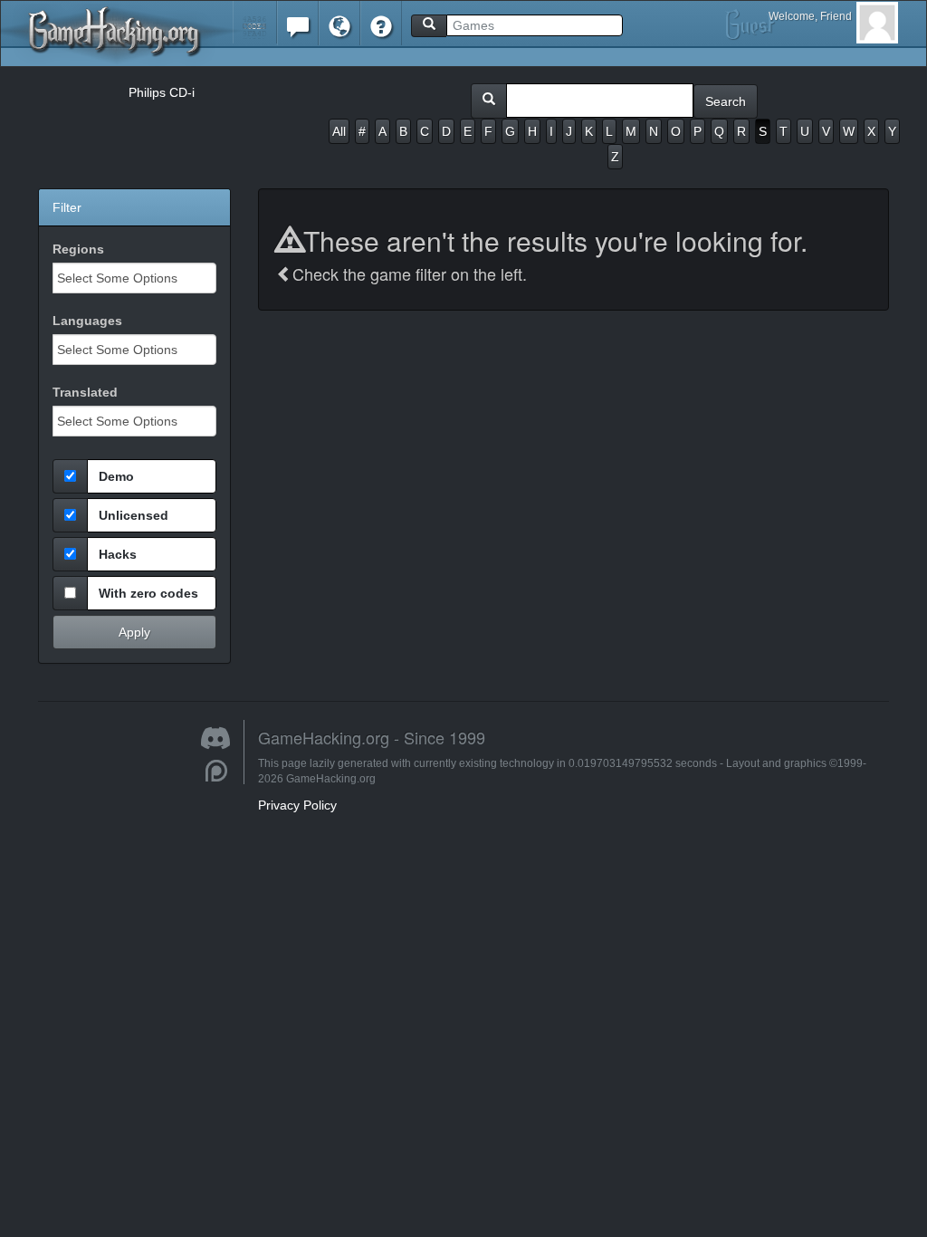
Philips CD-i (162, 92)
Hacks (118, 554)
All (339, 131)
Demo (116, 476)
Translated (85, 392)
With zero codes (148, 593)
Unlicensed (133, 515)
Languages (87, 320)
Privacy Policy (297, 805)
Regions (78, 249)
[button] (255, 22)
